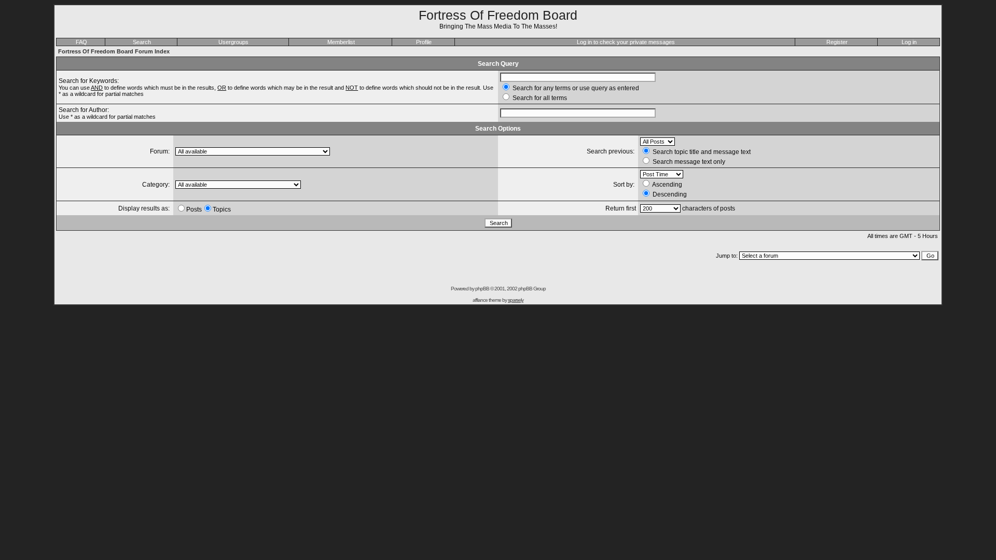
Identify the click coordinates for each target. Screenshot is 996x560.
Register (837, 42)
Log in (909, 42)
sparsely (515, 300)
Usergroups (233, 42)
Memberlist (341, 42)
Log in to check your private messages (626, 42)
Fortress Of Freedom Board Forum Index (114, 51)
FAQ (81, 42)
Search (142, 42)
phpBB (482, 288)
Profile (424, 42)
